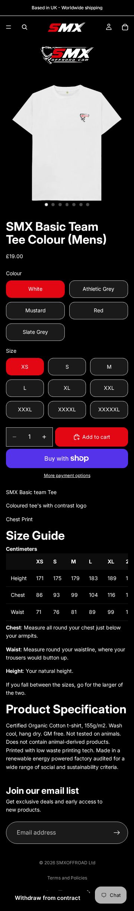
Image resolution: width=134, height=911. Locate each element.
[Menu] (8, 27)
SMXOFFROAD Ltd (75, 862)
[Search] (24, 27)
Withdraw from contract (47, 897)
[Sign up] (117, 833)
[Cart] (125, 27)
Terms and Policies (67, 878)
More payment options (67, 475)
